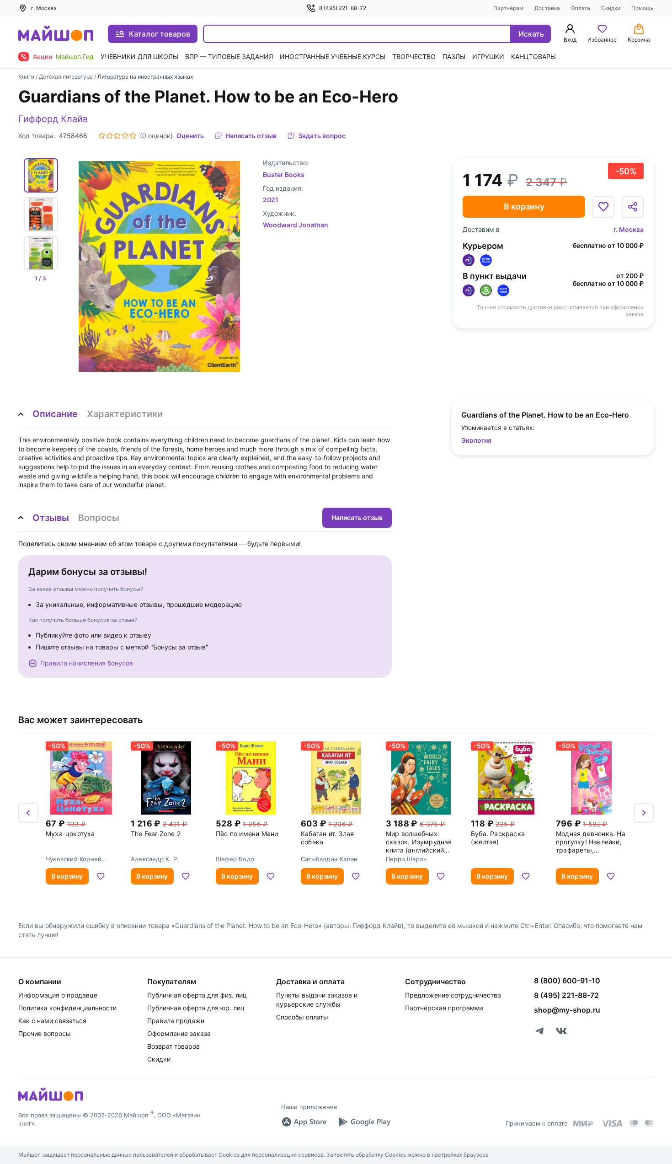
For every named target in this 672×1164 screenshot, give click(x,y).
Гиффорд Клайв (53, 118)
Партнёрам (508, 8)
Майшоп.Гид (75, 56)
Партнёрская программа (444, 1008)
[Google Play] (364, 1121)
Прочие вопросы (44, 1033)
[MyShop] (50, 1100)
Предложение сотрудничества (453, 995)
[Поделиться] (633, 207)
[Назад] (28, 813)
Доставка (547, 8)
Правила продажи (175, 1021)
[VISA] (612, 1123)
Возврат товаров (173, 1046)
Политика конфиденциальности (67, 1008)
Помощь (642, 8)
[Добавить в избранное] (603, 207)
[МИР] (583, 1123)
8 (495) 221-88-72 (342, 8)
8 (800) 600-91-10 (567, 980)
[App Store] (304, 1121)
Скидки (610, 8)
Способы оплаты (302, 1017)
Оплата (580, 8)
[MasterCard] (633, 1123)
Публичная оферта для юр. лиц (196, 1008)
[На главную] (55, 34)
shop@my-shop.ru (567, 1009)
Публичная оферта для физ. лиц (197, 995)
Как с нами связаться (52, 1021)
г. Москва (628, 229)
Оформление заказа (179, 1033)
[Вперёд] (644, 813)
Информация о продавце (57, 995)
